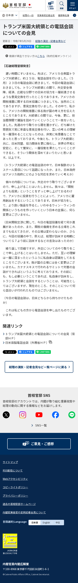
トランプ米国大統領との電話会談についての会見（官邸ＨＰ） (40, 336)
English (46, 522)
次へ (74, 15)
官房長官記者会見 (46, 15)
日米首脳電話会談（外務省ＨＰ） (27, 342)
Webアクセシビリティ (15, 479)
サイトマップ (10, 462)
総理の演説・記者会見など (50, 41)
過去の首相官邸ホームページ (19, 504)
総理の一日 (28, 15)
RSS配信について (13, 470)
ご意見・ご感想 (51, 7)
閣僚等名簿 (63, 15)
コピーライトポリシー (15, 487)
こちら (41, 56)
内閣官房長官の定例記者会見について (24, 512)
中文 (58, 522)
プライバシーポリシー (15, 495)
